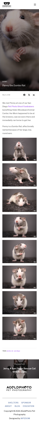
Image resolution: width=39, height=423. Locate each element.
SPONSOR (26, 403)
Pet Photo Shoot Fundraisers (21, 106)
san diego (17, 351)
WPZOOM (25, 418)
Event (4, 81)
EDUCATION (28, 406)
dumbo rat (10, 351)
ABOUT (8, 406)
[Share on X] (29, 95)
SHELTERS (13, 403)
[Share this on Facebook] (24, 95)
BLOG (17, 406)
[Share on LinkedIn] (34, 95)
